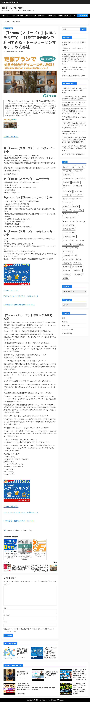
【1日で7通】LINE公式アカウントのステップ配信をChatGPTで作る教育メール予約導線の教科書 (74, 125)
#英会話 (67, 171)
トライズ (81, 221)
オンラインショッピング (72, 199)
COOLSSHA (68, 178)
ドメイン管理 (68, 229)
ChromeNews (51, 700)
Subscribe (83, 16)
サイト (6, 622)
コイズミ (67, 202)
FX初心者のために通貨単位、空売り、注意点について (22, 652)
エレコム (78, 195)
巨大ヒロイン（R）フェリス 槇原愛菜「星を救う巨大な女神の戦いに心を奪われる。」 (74, 148)
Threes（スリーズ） (11, 136)
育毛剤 (66, 270)
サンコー (67, 210)
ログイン (65, 322)
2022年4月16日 (14, 51)
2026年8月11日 (36, 689)
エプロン (67, 195)
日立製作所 (77, 267)
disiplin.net (13, 7)
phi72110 (7, 51)
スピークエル (68, 218)
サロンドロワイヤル (71, 206)
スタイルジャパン (70, 214)
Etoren (66, 182)
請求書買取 (67, 274)
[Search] (74, 15)
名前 (6, 608)
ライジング (68, 252)
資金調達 (79, 274)
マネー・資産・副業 (17, 16)
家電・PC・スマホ (30, 16)
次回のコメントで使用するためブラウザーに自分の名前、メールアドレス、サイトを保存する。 (30, 630)
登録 (63, 318)
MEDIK (76, 182)
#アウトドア (68, 167)
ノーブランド (68, 233)
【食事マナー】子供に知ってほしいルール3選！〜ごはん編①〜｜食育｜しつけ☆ (74, 69)
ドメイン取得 (68, 225)
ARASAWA (67, 175)
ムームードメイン (70, 248)
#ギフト (80, 167)
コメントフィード (67, 329)
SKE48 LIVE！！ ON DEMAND (72, 186)
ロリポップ (68, 259)
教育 (66, 267)
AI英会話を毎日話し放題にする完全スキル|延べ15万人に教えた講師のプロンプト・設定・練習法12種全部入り (74, 140)
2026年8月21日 (49, 678)
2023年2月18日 (21, 657)
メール (6, 615)
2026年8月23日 (21, 678)
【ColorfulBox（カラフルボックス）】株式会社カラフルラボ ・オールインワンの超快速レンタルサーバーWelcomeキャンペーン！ (50, 655)
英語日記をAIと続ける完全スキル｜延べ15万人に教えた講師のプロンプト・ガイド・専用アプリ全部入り (74, 111)
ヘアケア (67, 244)
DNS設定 (80, 178)
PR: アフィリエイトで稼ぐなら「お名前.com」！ (21, 296)
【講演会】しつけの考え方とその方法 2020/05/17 (51, 674)
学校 (77, 263)
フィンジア (68, 240)
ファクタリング (69, 236)
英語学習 (77, 270)
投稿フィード (66, 326)
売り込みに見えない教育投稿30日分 (73, 76)
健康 (78, 259)
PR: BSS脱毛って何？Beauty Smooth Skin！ (20, 305)
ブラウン (80, 240)
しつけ (78, 191)
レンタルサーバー (70, 255)
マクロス (78, 244)
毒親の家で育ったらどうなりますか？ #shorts (23, 674)
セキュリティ (68, 221)
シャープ (78, 210)
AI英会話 (78, 171)
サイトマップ (52, 16)
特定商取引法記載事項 (65, 16)
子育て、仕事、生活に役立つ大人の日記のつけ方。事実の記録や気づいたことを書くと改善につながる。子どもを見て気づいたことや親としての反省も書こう (74, 59)
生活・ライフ (5, 16)
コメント (7, 584)
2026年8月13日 (21, 693)
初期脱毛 (67, 263)
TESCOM (67, 191)
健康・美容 (41, 16)
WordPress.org (67, 333)
